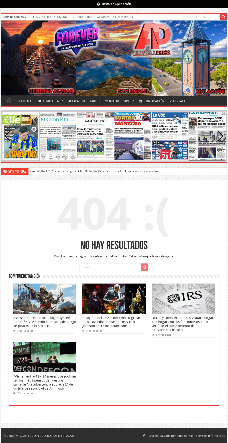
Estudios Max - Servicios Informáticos (201, 435)
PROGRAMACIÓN (153, 101)
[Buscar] (223, 17)
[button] (221, 136)
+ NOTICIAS (52, 101)
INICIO (9, 100)
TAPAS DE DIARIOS (86, 101)
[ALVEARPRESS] (114, 58)
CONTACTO (180, 101)
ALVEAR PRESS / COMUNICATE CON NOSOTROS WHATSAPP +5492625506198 (84, 16)
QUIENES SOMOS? (121, 101)
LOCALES (27, 101)
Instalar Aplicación (116, 4)
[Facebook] (196, 17)
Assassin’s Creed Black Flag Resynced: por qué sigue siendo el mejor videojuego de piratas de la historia (44, 322)
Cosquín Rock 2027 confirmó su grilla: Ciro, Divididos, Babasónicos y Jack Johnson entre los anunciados (94, 171)
